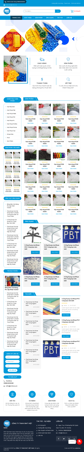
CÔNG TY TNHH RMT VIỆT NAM (25, 448)
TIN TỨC (60, 17)
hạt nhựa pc (11, 120)
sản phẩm (10, 141)
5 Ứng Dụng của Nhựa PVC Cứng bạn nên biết (32, 247)
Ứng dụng (50, 17)
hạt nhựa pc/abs (12, 124)
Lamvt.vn (77, 448)
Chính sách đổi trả (75, 3)
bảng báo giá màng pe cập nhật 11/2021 (13, 205)
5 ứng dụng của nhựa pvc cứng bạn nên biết (12, 221)
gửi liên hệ (12, 370)
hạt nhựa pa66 (11, 113)
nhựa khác (10, 134)
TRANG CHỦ (16, 17)
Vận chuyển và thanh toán (46, 430)
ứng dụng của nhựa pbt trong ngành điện (32, 303)
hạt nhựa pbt (11, 117)
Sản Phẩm (38, 17)
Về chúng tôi (42, 425)
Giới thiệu (28, 17)
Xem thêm (30, 123)
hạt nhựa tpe (11, 131)
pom (8, 137)
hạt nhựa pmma (12, 127)
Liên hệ (69, 17)
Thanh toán (67, 3)
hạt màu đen (11, 106)
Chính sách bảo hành (44, 433)
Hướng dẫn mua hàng (57, 3)
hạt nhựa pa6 (11, 110)
